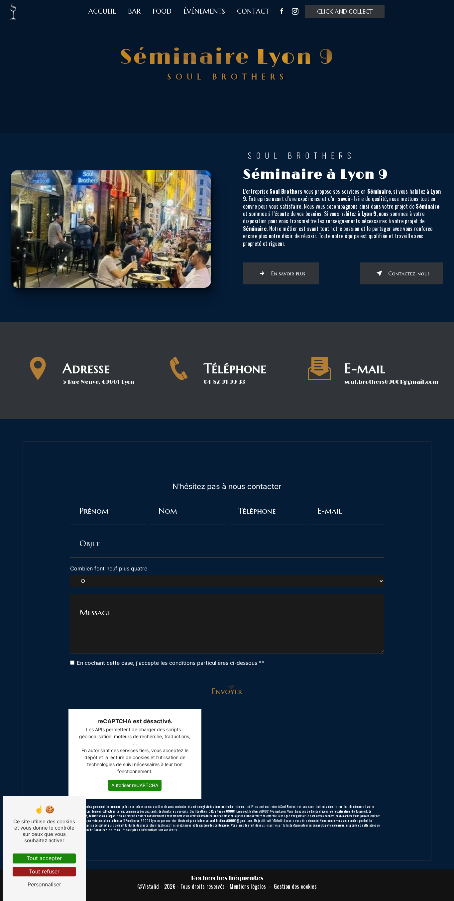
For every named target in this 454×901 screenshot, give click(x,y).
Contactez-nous (408, 273)
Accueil (102, 11)
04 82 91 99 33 (224, 382)
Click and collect (345, 11)
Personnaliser (44, 884)
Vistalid (150, 886)
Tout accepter (44, 858)
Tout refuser (44, 871)
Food (162, 11)
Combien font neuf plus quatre (108, 568)
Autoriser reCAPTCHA (134, 785)
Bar (134, 11)
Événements (204, 11)
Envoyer (227, 691)
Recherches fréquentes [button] (227, 878)
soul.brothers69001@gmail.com (391, 382)
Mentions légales (248, 886)
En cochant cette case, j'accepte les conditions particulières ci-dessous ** (170, 662)
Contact (253, 11)
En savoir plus (288, 273)
